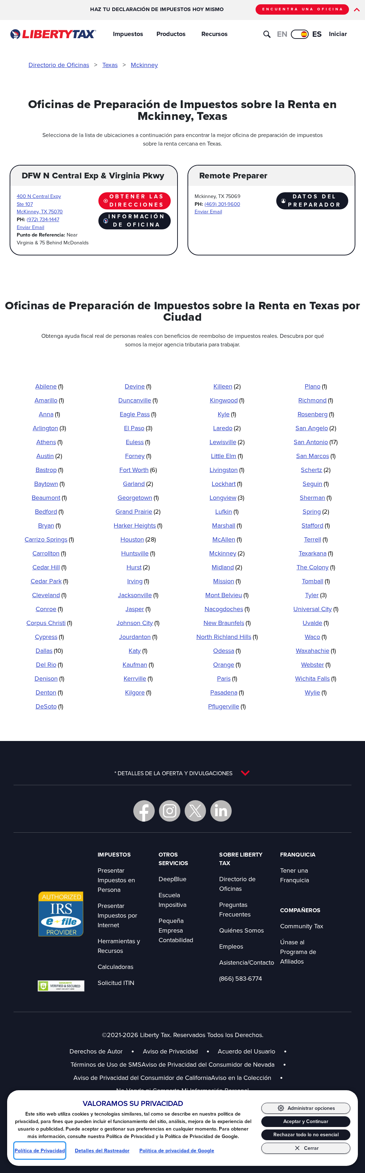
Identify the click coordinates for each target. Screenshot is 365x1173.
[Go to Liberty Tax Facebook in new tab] (144, 811)
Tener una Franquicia (294, 875)
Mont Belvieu (226, 594)
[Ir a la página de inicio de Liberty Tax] (53, 34)
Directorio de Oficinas (59, 64)
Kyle (227, 414)
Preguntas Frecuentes (235, 909)
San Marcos (315, 455)
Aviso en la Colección (247, 1077)
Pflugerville (227, 706)
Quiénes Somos (241, 930)
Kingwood (227, 400)
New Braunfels (227, 622)
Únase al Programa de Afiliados (298, 952)
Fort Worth (138, 469)
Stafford (316, 525)
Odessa (227, 650)
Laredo (227, 427)
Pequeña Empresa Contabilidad (176, 930)
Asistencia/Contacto (246, 962)
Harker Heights (138, 525)
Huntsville (138, 553)
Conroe (49, 608)
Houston (138, 539)
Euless (138, 441)
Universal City (315, 608)
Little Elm (227, 455)
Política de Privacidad (40, 1150)
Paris (227, 678)
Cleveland (49, 594)
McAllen (227, 539)
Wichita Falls (315, 678)
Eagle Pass (138, 414)
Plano (316, 386)
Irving (138, 581)
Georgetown (138, 497)
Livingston (227, 469)
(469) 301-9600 (222, 204)
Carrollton (49, 553)
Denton (49, 692)
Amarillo (49, 400)
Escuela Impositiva (172, 899)
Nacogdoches (227, 608)
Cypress (49, 636)
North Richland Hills (227, 636)
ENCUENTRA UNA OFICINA (303, 9)
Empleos (231, 946)
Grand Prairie (137, 511)
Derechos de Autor (96, 1051)
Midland (227, 567)
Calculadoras (115, 966)
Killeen (227, 386)
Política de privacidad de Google (176, 1150)
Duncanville (138, 400)
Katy (138, 650)
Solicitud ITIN (116, 982)
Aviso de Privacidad (170, 1051)
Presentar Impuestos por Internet (117, 915)
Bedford (49, 511)
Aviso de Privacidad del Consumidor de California (142, 1077)
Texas (110, 64)
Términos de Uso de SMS (106, 1064)
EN (282, 34)
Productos (171, 34)
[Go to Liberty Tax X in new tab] (195, 811)
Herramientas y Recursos (119, 945)
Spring (316, 511)
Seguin (316, 483)
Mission (227, 581)
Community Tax (301, 925)
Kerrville (138, 678)
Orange (227, 664)
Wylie (316, 692)
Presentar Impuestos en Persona (116, 880)
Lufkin (226, 511)
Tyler (316, 594)
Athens (49, 441)
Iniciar (338, 34)
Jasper (137, 608)
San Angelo (315, 427)
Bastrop (49, 469)
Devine (138, 386)
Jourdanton (138, 636)
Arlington (49, 427)
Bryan (49, 525)
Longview (227, 497)
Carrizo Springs (49, 539)
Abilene (49, 386)
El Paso (138, 427)
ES (317, 34)
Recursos (214, 34)
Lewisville (227, 441)
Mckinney (144, 64)
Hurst (138, 567)
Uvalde (316, 622)
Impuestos (128, 34)
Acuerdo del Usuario (246, 1051)
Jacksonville (138, 594)
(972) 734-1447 (43, 219)
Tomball (316, 581)
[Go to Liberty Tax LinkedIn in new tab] (221, 811)
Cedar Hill (49, 567)
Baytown (49, 483)
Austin (49, 455)
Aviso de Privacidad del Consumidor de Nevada (214, 1064)
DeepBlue (172, 878)
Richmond (315, 400)
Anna (49, 414)
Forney (138, 455)
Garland (138, 483)
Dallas (49, 650)
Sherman (315, 497)
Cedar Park (49, 581)
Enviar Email (30, 227)
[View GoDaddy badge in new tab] (61, 986)
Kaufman (138, 664)
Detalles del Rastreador (102, 1150)
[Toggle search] (267, 34)
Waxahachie (316, 650)
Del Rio (49, 664)
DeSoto (49, 706)
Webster (315, 664)
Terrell (316, 539)
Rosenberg (316, 414)
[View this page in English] (300, 34)
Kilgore (138, 692)
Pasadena (227, 692)
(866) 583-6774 (240, 978)
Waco (316, 636)
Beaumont (49, 497)
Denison (49, 678)
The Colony (316, 567)
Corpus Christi (49, 622)
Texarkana (316, 553)
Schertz (315, 469)
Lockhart (227, 483)
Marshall (227, 525)
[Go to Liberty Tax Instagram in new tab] (169, 811)
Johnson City (138, 622)
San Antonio (316, 441)
